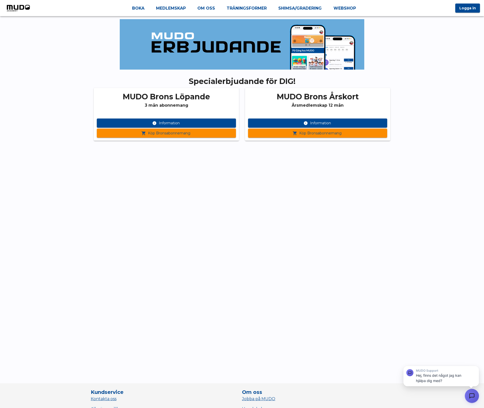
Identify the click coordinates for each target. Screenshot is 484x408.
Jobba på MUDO (258, 398)
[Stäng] (474, 370)
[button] (441, 376)
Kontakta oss (103, 398)
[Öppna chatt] (472, 396)
